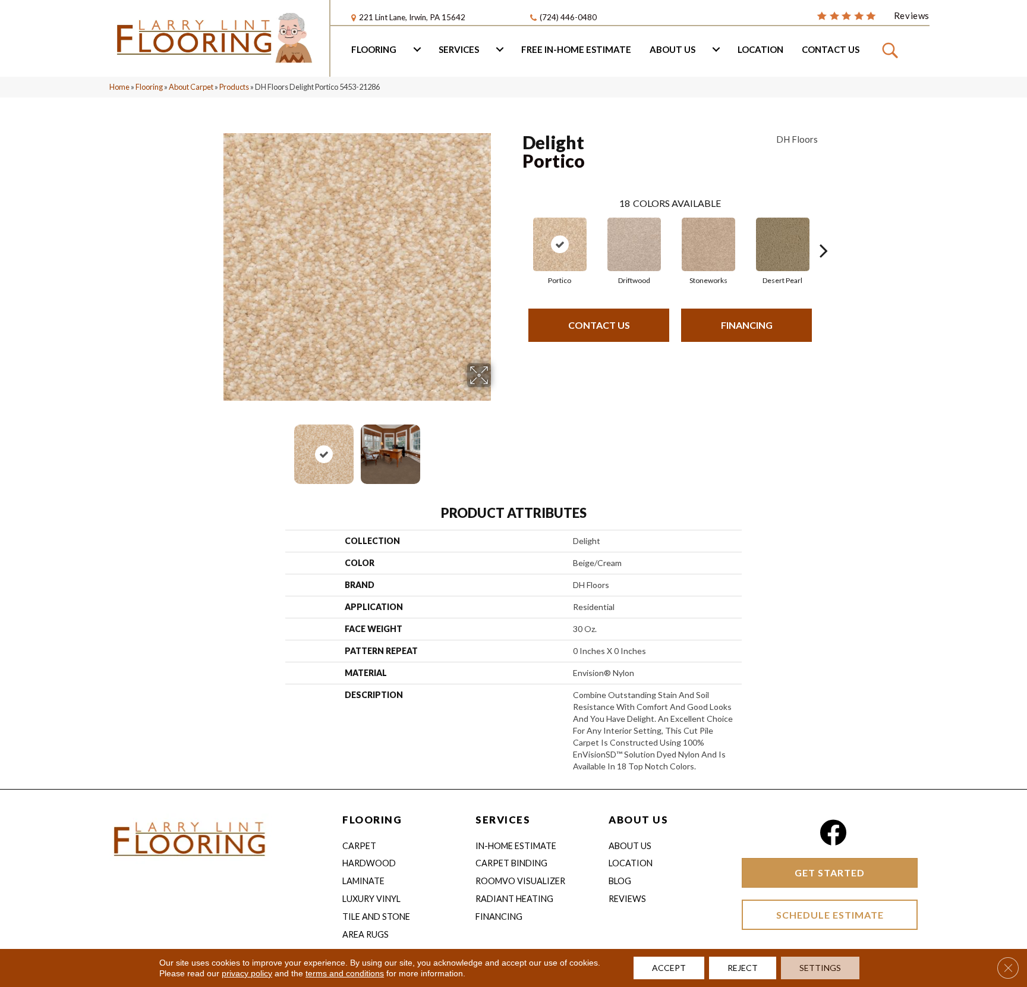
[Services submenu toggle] (500, 49)
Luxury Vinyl (371, 899)
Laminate (363, 881)
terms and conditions (344, 973)
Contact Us (830, 49)
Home (119, 87)
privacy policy (247, 973)
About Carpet (191, 87)
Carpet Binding (511, 863)
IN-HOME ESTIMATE (515, 846)
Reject (742, 968)
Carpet (359, 846)
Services (459, 49)
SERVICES (502, 819)
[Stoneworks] (708, 244)
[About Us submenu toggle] (716, 49)
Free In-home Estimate (576, 49)
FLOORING (372, 819)
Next (499, 448)
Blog (620, 881)
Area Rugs (365, 934)
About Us (672, 49)
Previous (215, 448)
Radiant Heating (514, 899)
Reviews (627, 899)
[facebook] (833, 832)
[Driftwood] (634, 244)
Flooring (373, 49)
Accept (669, 968)
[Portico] (560, 244)
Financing (747, 325)
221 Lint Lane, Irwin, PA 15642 (412, 17)
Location (760, 49)
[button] (892, 49)
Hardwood (369, 863)
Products (234, 87)
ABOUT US (638, 819)
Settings (820, 968)
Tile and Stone (376, 916)
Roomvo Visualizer (520, 881)
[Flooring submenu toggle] (417, 49)
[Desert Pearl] (782, 244)
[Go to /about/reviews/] (873, 14)
